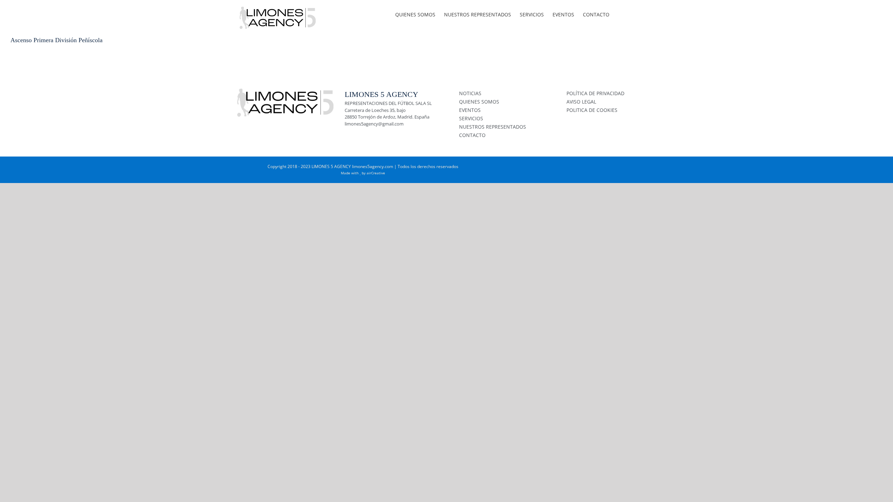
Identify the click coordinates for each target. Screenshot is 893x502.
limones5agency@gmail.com (374, 124)
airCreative (376, 172)
